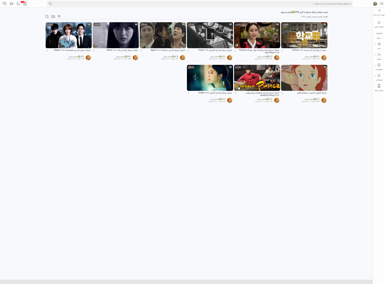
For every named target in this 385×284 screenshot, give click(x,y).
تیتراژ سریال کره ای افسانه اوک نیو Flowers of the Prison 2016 (259, 51)
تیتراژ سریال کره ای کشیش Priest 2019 (215, 50)
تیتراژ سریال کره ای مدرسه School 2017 (309, 50)
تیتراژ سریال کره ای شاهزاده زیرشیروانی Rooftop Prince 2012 (262, 94)
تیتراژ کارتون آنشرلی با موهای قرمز (311, 93)
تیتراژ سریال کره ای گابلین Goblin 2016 (215, 93)
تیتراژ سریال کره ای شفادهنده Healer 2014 (72, 50)
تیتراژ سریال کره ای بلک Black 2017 (122, 50)
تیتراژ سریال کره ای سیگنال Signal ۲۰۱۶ (168, 50)
